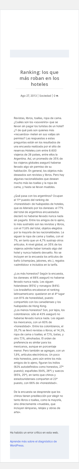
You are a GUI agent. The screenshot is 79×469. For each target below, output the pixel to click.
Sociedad (45, 95)
